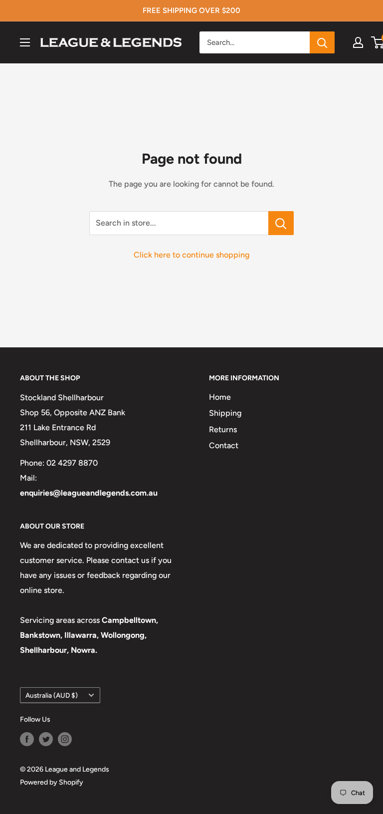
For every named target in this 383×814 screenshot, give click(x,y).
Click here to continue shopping (191, 255)
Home (220, 397)
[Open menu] (25, 42)
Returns (223, 429)
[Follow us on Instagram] (65, 739)
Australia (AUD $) (51, 695)
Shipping (225, 413)
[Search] (322, 42)
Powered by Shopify (51, 782)
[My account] (358, 42)
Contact (223, 445)
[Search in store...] (281, 223)
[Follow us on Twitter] (46, 739)
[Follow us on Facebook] (27, 739)
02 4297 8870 (72, 463)
